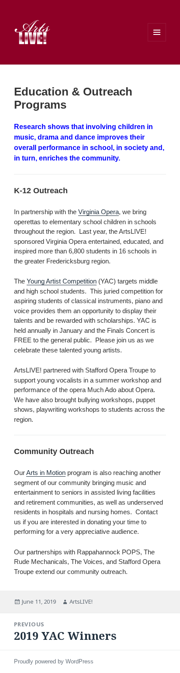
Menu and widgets (157, 32)
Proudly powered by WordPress (53, 661)
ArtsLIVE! (81, 601)
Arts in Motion (46, 472)
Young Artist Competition (62, 281)
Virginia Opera (98, 211)
